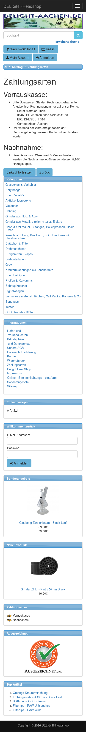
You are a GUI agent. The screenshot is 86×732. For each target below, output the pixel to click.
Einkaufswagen (17, 402)
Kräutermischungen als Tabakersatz (29, 270)
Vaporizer (12, 205)
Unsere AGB (15, 347)
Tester (10, 307)
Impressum (14, 373)
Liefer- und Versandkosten (17, 332)
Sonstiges (12, 301)
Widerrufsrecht (16, 360)
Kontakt (12, 356)
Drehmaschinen (16, 248)
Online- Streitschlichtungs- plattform (32, 377)
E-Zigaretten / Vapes (19, 254)
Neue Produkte (17, 545)
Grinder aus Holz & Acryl (22, 216)
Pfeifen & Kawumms (19, 280)
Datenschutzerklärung (21, 352)
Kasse (50, 49)
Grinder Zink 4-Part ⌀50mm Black (43, 589)
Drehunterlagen (15, 259)
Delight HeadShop (19, 369)
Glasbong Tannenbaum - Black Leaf (43, 522)
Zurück (44, 172)
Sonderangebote (18, 382)
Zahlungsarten (16, 364)
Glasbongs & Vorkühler (21, 184)
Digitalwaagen (15, 291)
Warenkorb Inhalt (22, 49)
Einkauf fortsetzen (19, 172)
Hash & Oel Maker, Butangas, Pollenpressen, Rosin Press (40, 228)
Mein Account (19, 57)
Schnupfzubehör (16, 285)
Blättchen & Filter (17, 243)
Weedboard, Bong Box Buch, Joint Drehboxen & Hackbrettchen (37, 236)
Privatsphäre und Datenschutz (19, 341)
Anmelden (46, 57)
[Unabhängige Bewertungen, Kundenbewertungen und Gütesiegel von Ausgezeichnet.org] (43, 656)
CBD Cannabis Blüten (20, 312)
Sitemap (12, 386)
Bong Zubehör (15, 195)
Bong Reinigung (16, 275)
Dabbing (11, 211)
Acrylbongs (13, 190)
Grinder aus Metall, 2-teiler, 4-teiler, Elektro (34, 221)
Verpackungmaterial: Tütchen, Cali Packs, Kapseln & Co (43, 296)
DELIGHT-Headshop (55, 725)
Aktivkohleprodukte (18, 200)
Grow (9, 264)
